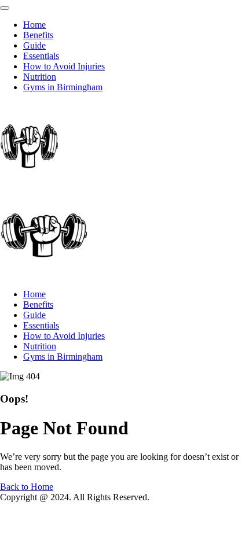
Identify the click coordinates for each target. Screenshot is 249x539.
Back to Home (26, 487)
